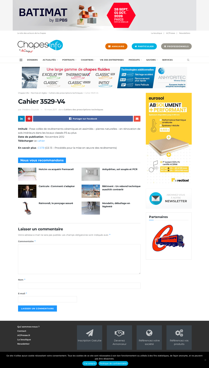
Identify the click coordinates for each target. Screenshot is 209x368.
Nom (22, 279)
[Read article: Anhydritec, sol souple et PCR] (91, 174)
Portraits (68, 60)
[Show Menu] (21, 60)
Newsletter (23, 343)
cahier (41, 140)
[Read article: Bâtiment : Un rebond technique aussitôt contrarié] (91, 191)
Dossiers (32, 60)
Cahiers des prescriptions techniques (83, 109)
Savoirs (151, 60)
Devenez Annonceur (119, 342)
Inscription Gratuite (89, 340)
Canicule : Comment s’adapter (57, 186)
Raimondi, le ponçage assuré (56, 203)
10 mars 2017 (51, 109)
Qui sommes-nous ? (28, 326)
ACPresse (170, 33)
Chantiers (87, 60)
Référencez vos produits (179, 342)
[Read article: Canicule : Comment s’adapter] (27, 191)
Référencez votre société (149, 342)
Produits (134, 60)
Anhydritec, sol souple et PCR (119, 169)
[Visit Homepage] (40, 46)
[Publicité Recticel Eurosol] (169, 138)
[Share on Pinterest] (29, 119)
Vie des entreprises (112, 60)
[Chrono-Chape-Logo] (168, 237)
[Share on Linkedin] (21, 119)
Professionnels (177, 46)
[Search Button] (188, 60)
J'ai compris (89, 363)
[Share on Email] (137, 119)
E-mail (22, 293)
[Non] (205, 359)
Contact (21, 331)
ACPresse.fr (23, 335)
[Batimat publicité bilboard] (104, 15)
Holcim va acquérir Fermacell (56, 169)
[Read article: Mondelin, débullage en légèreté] (91, 208)
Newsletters (184, 33)
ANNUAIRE (117, 46)
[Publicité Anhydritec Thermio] (104, 77)
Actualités (49, 60)
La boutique (156, 33)
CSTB (41, 147)
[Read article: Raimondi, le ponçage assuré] (27, 208)
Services (167, 60)
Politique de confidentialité (113, 363)
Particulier (145, 46)
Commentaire (27, 241)
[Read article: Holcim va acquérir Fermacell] (27, 174)
